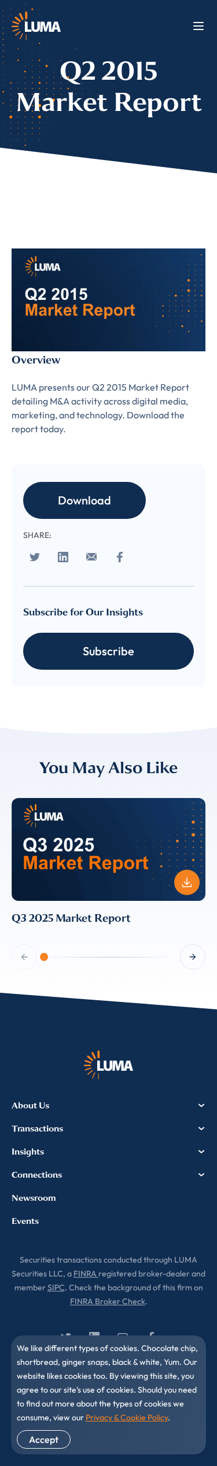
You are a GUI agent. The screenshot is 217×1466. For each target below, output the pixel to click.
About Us (30, 1105)
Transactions (37, 1128)
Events (25, 1221)
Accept (43, 1439)
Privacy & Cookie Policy (127, 1417)
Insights (28, 1151)
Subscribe (108, 651)
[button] (192, 957)
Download (84, 500)
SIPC (56, 1287)
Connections (37, 1175)
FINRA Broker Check (107, 1301)
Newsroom (34, 1198)
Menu (198, 26)
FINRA (85, 1273)
